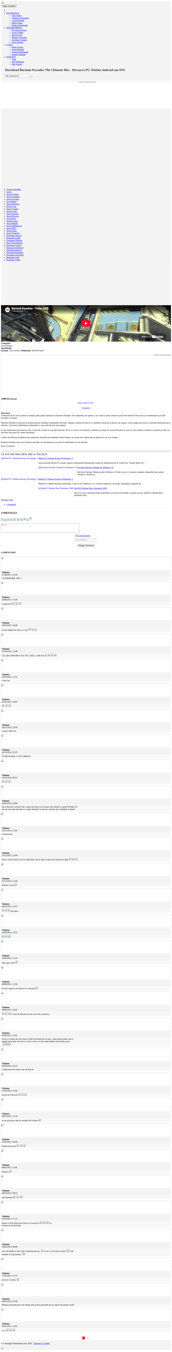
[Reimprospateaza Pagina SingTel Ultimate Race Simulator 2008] (82, 535)
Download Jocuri (19, 30)
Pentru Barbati (18, 49)
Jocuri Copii (11, 211)
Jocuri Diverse (12, 216)
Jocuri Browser (12, 204)
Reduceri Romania (20, 25)
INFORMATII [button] (12, 13)
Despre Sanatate (19, 54)
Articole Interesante (20, 52)
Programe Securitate (15, 255)
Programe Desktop (14, 240)
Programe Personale (14, 252)
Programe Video (13, 260)
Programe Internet (14, 250)
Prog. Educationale (14, 243)
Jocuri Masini (12, 223)
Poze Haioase (17, 42)
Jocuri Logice (12, 221)
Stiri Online (17, 15)
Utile (14, 59)
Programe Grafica (14, 245)
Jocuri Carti (11, 206)
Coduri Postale (18, 20)
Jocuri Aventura (13, 197)
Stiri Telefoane (18, 62)
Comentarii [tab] (11, 504)
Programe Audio (13, 238)
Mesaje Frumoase (19, 37)
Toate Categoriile (13, 189)
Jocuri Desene (12, 214)
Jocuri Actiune (12, 194)
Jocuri (9, 192)
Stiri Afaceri (17, 64)
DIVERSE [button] (11, 57)
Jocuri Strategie (12, 233)
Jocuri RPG (11, 228)
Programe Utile (12, 257)
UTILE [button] (9, 45)
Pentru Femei (17, 47)
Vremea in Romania (20, 18)
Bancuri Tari (17, 35)
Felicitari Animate (19, 40)
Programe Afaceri (13, 235)
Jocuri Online (17, 32)
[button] (5, 500)
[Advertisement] (86, 89)
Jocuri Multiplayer (14, 226)
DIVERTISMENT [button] (14, 28)
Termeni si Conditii (41, 1343)
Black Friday (17, 23)
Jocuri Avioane (12, 199)
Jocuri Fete (11, 218)
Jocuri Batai (11, 201)
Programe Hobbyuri (14, 248)
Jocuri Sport (11, 231)
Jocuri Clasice (12, 209)
